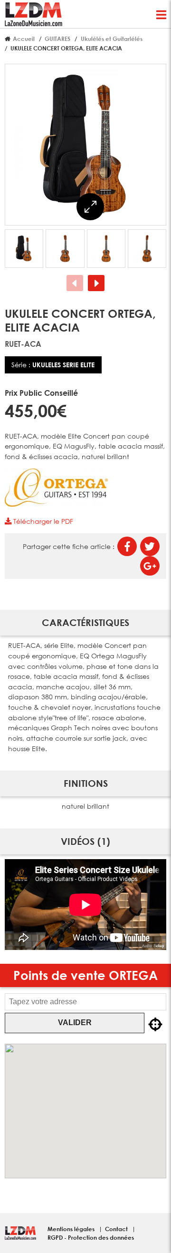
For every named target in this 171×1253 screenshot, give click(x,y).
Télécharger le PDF (42, 521)
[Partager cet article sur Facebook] (127, 546)
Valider (75, 1022)
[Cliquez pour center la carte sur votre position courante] (155, 1025)
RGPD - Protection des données (91, 1237)
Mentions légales (72, 1229)
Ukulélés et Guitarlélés (111, 38)
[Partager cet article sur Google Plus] (150, 566)
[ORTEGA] (56, 504)
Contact (117, 1229)
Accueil (24, 38)
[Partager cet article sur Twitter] (150, 546)
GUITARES (57, 38)
